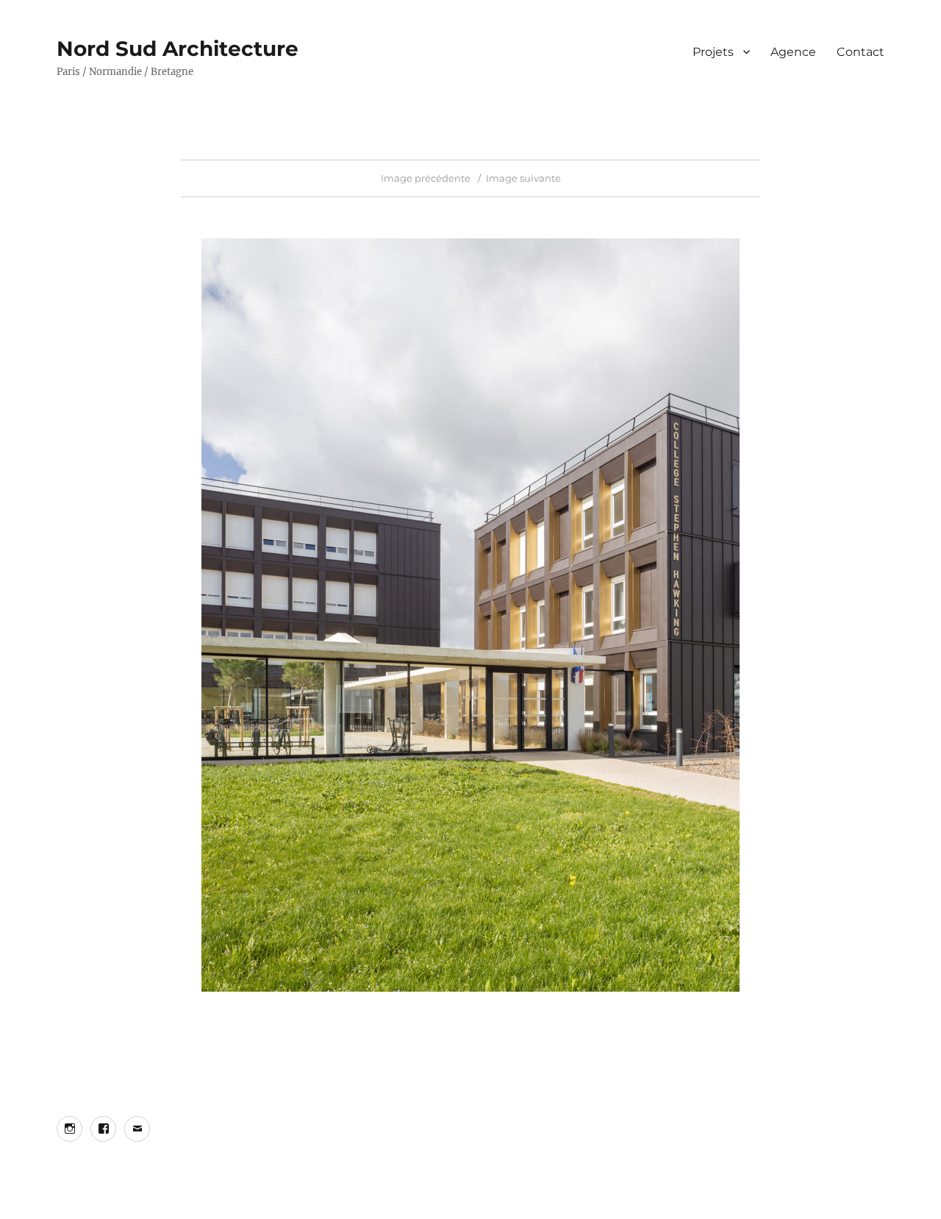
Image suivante (523, 178)
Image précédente (425, 178)
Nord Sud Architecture (177, 48)
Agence (793, 52)
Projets (713, 52)
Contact (860, 52)
